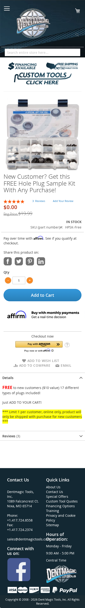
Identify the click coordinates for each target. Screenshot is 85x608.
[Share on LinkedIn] (41, 261)
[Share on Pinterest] (30, 261)
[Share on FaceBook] (8, 261)
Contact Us (54, 491)
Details (7, 377)
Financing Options (60, 506)
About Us (53, 487)
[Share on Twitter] (19, 261)
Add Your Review (63, 201)
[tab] (42, 377)
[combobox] (42, 52)
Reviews (10, 436)
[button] (39, 346)
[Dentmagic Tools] (33, 25)
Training (52, 510)
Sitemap (52, 525)
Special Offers (57, 496)
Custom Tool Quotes (62, 501)
